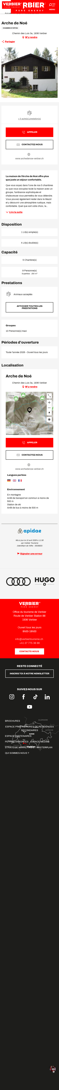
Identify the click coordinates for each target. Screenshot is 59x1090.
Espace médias (40, 741)
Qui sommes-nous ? (17, 753)
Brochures (12, 721)
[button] (29, 307)
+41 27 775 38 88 (29, 643)
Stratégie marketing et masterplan (28, 747)
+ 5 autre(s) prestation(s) (29, 119)
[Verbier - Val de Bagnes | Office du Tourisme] (29, 7)
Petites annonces (16, 741)
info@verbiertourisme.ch (29, 639)
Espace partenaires (18, 736)
